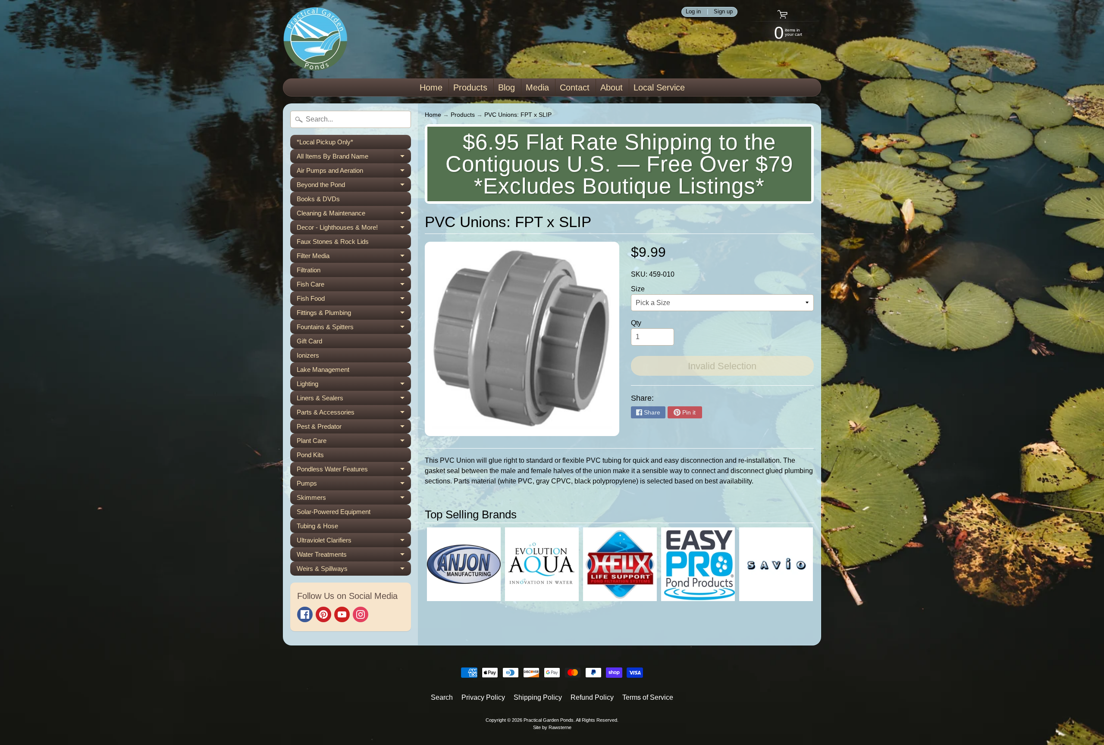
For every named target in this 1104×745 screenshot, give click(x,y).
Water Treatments (354, 556)
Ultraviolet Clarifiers (354, 541)
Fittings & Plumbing (354, 314)
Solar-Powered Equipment (333, 511)
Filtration (354, 271)
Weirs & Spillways (354, 570)
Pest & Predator (354, 428)
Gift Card (309, 341)
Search (442, 697)
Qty (636, 323)
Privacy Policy (483, 697)
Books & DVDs (318, 199)
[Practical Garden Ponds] (315, 39)
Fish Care (354, 286)
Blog (506, 87)
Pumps (354, 485)
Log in (693, 12)
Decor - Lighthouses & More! (354, 229)
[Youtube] (342, 614)
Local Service (659, 87)
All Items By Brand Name (354, 158)
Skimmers (354, 499)
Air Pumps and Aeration (354, 172)
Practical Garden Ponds (549, 720)
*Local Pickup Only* (325, 142)
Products (470, 87)
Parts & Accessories (354, 413)
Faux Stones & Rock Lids (333, 241)
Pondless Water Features (354, 470)
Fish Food (354, 300)
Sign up (723, 12)
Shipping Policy (538, 697)
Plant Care (354, 442)
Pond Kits (310, 454)
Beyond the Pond (354, 186)
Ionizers (308, 355)
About (611, 87)
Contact (575, 87)
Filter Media (354, 257)
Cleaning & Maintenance (354, 214)
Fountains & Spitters (354, 328)
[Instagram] (360, 614)
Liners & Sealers (354, 399)
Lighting (354, 385)
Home (431, 87)
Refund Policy (592, 697)
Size (638, 289)
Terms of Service (647, 697)
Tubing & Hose (317, 526)
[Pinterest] (323, 614)
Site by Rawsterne (552, 727)
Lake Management (323, 369)
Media (537, 87)
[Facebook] (305, 614)
